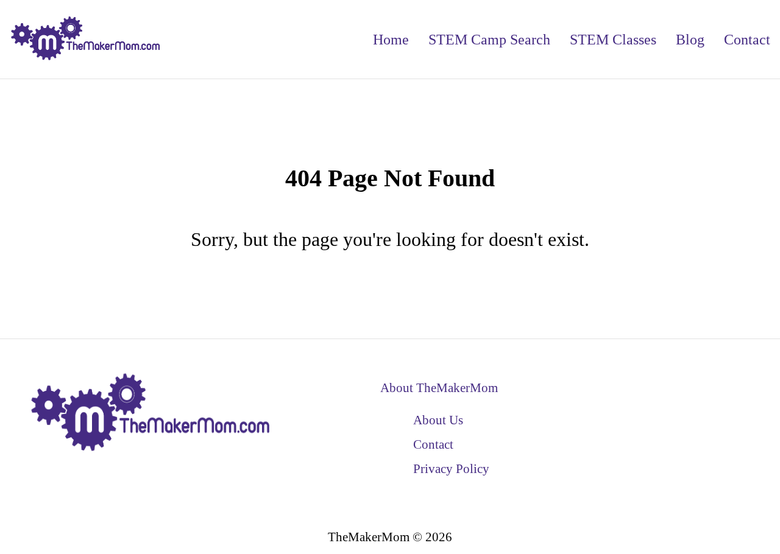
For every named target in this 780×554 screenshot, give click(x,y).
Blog (690, 39)
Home (391, 39)
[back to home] (86, 39)
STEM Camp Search (489, 39)
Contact (747, 39)
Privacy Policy (451, 468)
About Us (438, 420)
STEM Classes (613, 39)
